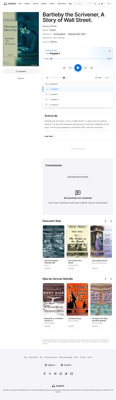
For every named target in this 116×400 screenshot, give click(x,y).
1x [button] (106, 78)
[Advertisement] (78, 148)
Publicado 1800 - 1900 (77, 34)
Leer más (49, 136)
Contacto (83, 357)
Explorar (27, 3)
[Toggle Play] (78, 67)
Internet (53, 42)
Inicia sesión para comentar (78, 177)
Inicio (20, 3)
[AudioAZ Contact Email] (71, 373)
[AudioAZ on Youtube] (61, 373)
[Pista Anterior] (64, 67)
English (53, 30)
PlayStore (67, 365)
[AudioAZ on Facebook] (44, 373)
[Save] (109, 51)
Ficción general (59, 34)
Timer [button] (99, 78)
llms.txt (90, 357)
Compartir (22, 71)
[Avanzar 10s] (85, 67)
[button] (101, 3)
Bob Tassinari (59, 38)
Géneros (35, 3)
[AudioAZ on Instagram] (55, 373)
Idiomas (43, 3)
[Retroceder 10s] (70, 67)
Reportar (21, 78)
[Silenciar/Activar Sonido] (47, 78)
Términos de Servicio (50, 357)
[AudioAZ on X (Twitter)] (50, 373)
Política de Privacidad (65, 357)
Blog (70, 3)
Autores (52, 3)
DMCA (76, 357)
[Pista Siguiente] (92, 67)
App (41, 357)
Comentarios (62, 3)
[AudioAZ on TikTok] (66, 373)
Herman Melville (50, 26)
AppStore (51, 365)
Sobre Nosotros (33, 357)
